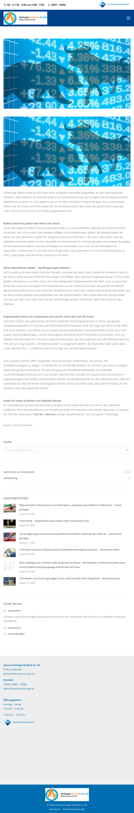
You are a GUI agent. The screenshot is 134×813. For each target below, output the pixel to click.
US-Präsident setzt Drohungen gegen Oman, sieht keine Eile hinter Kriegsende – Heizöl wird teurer (69, 578)
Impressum (54, 809)
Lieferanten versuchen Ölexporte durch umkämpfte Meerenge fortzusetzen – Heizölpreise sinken (69, 549)
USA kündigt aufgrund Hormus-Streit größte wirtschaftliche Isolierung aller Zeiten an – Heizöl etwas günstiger (70, 536)
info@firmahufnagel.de (22, 688)
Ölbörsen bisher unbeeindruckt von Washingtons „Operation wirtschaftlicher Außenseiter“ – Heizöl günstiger (70, 507)
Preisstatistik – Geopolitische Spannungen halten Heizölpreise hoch (54, 520)
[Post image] (9, 508)
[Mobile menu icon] (128, 18)
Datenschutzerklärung (74, 809)
